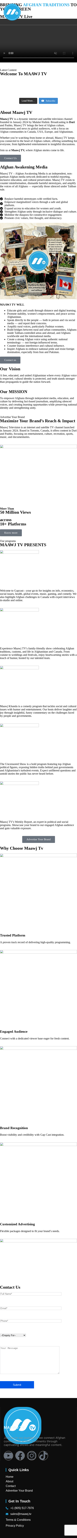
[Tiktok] (43, 1455)
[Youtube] (8, 1455)
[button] (69, 12)
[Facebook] (20, 1455)
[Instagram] (31, 1455)
